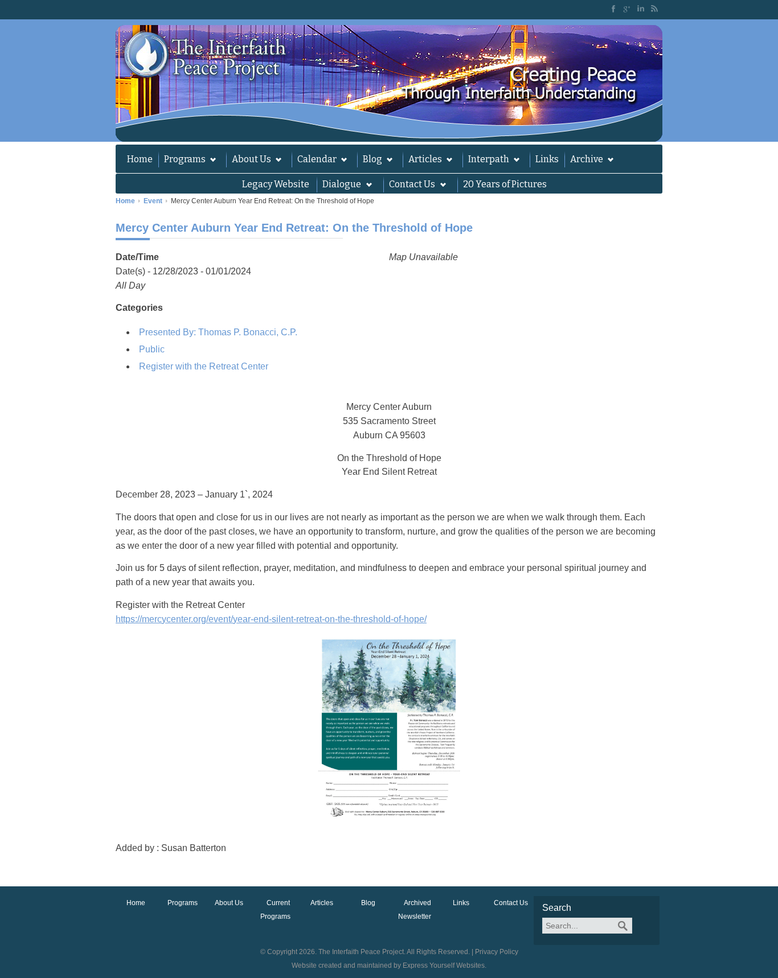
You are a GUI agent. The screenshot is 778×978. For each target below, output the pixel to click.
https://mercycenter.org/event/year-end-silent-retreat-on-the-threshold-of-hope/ (271, 619)
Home (140, 159)
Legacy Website (275, 184)
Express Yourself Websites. (444, 965)
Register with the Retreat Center (203, 366)
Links (547, 159)
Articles (422, 160)
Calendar (314, 160)
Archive (583, 160)
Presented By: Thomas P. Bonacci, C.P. (218, 332)
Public (152, 349)
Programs (182, 160)
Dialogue (339, 185)
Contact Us (511, 903)
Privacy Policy (496, 952)
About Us (248, 160)
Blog (369, 160)
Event (153, 201)
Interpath (485, 160)
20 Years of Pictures (505, 184)
